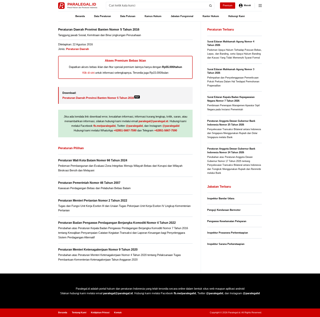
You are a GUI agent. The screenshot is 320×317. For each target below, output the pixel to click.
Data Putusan (127, 16)
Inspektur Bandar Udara (220, 198)
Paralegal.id (81, 4)
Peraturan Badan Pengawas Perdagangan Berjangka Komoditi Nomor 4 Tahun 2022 (117, 222)
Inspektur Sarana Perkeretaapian (225, 244)
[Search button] (210, 5)
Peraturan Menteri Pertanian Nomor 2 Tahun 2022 (92, 200)
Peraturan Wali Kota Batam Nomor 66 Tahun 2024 (92, 160)
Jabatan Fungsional (182, 16)
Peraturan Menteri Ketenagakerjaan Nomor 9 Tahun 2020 (98, 249)
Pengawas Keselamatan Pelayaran (226, 221)
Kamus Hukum (153, 16)
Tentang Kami (79, 312)
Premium (227, 5)
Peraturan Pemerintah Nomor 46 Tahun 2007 (89, 182)
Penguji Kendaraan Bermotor (224, 210)
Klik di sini (88, 72)
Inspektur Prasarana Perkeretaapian (227, 232)
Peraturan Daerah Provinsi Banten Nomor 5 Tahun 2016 (100, 97)
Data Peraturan (102, 16)
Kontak (118, 312)
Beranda (80, 16)
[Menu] (260, 5)
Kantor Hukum (211, 16)
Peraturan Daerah (77, 49)
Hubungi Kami (236, 16)
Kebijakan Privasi (100, 312)
